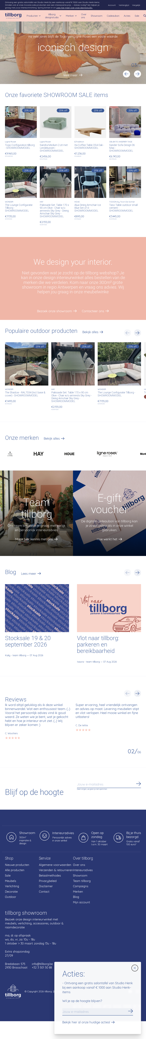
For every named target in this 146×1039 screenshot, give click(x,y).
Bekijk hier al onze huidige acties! (86, 1022)
